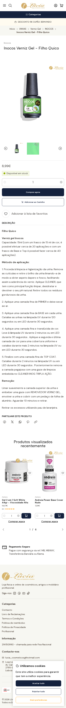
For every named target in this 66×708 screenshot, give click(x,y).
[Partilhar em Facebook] (4, 422)
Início (12, 29)
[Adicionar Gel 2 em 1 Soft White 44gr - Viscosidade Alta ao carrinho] (26, 516)
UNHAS (22, 29)
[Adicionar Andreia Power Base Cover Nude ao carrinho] (59, 516)
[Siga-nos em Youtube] (23, 593)
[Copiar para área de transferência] (35, 422)
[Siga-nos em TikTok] (28, 593)
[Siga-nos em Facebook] (19, 593)
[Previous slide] (4, 149)
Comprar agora (16, 521)
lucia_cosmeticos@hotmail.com (22, 657)
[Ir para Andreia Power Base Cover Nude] (49, 473)
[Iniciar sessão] (55, 5)
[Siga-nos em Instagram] (14, 593)
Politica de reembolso (13, 622)
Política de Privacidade (14, 627)
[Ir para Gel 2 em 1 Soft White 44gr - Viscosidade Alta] (16, 473)
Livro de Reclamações (13, 614)
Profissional (8, 631)
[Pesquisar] (10, 5)
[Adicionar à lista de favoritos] (29, 473)
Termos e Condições (13, 618)
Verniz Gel (35, 29)
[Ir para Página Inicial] (33, 5)
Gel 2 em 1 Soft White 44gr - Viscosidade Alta (15, 501)
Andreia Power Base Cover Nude (49, 501)
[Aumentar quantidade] (61, 182)
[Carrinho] (61, 6)
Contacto (7, 609)
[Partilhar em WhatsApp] (20, 422)
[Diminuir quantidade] (5, 182)
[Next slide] (61, 149)
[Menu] (4, 5)
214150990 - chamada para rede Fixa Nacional (26, 644)
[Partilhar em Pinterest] (28, 422)
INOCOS (49, 29)
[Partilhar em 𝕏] (12, 422)
